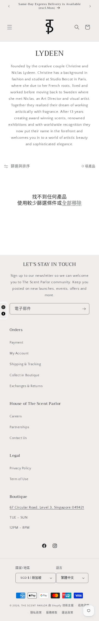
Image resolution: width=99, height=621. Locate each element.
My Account (19, 353)
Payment (16, 343)
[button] (9, 27)
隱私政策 (36, 612)
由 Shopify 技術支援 (61, 605)
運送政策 (67, 612)
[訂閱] (84, 308)
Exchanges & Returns (26, 386)
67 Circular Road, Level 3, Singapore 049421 (47, 507)
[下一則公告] (90, 6)
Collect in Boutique (24, 375)
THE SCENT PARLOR (34, 605)
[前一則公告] (9, 6)
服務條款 (51, 612)
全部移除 (72, 203)
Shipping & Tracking (25, 364)
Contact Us (18, 438)
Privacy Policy (20, 468)
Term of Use (19, 479)
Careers (16, 416)
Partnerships (19, 427)
